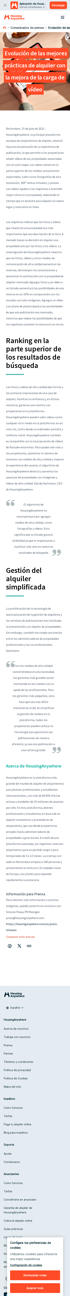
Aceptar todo (35, 1288)
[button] (29, 946)
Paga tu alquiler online (17, 1124)
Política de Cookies (16, 1078)
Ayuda (7, 1153)
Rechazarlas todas (35, 1275)
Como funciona (13, 1107)
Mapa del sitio (12, 1086)
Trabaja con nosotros (17, 1037)
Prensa (8, 1045)
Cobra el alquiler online (18, 1220)
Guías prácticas (13, 1229)
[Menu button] (62, 17)
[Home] (14, 17)
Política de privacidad (17, 1070)
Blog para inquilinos (16, 1132)
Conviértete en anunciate (20, 1199)
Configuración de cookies (26, 1265)
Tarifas (8, 1116)
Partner (8, 1053)
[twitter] (19, 946)
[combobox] (15, 1008)
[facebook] (9, 946)
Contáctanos (12, 1162)
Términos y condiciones (18, 1061)
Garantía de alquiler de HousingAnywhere (18, 1210)
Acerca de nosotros (16, 1028)
